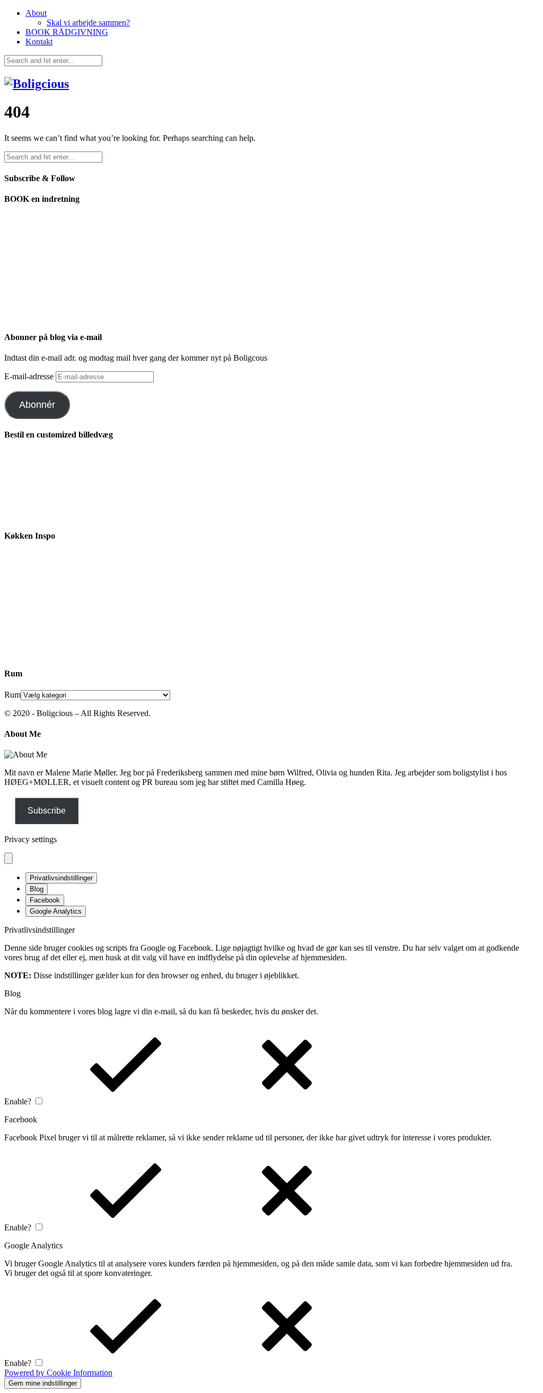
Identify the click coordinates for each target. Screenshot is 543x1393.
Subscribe (47, 810)
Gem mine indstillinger (42, 1383)
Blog (36, 889)
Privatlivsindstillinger (61, 878)
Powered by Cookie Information (58, 1372)
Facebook (45, 900)
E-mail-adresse (30, 376)
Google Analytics (56, 911)
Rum (12, 694)
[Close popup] (8, 858)
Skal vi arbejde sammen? (88, 22)
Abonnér (37, 404)
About (36, 12)
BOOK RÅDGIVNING (66, 32)
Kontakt (38, 41)
